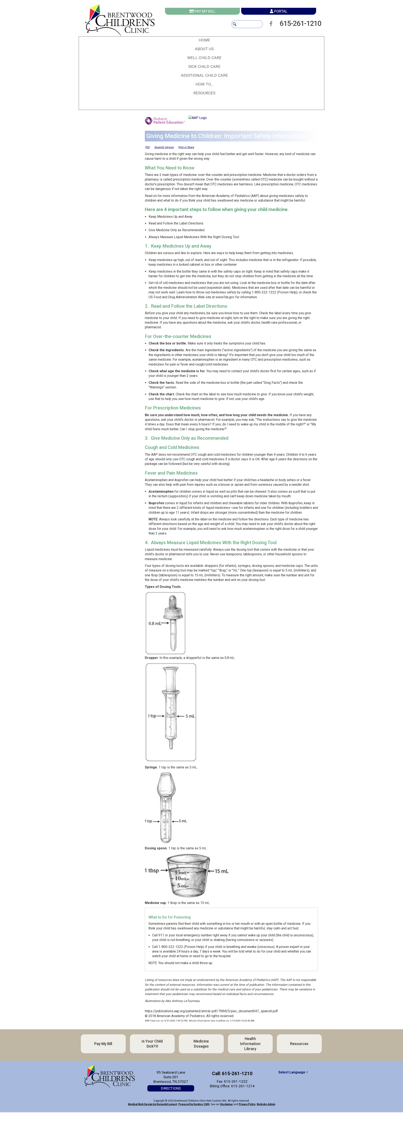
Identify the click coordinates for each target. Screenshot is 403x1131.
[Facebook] (272, 23)
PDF (147, 147)
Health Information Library (252, 1065)
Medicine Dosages (136, 1065)
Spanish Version (164, 147)
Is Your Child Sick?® (252, 1043)
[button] (204, 49)
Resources (136, 1086)
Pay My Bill (204, 11)
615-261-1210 (305, 23)
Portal (280, 11)
